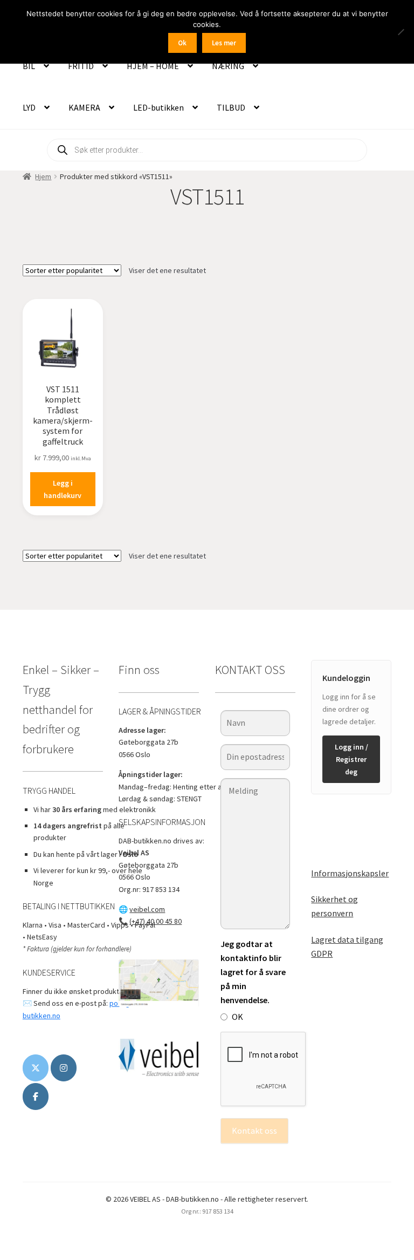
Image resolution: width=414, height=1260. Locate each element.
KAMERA (84, 107)
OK (237, 1016)
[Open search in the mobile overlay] (207, 150)
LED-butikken (158, 107)
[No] (400, 31)
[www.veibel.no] (36, 1096)
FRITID (81, 65)
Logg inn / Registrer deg (351, 759)
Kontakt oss (254, 1130)
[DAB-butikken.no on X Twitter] (36, 1067)
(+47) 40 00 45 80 (155, 921)
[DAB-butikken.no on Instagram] (64, 1067)
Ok (182, 42)
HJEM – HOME (153, 65)
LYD (29, 107)
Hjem (43, 176)
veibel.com (147, 909)
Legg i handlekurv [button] (62, 489)
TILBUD (231, 107)
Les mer (224, 42)
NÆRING (228, 65)
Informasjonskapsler (350, 873)
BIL (29, 65)
